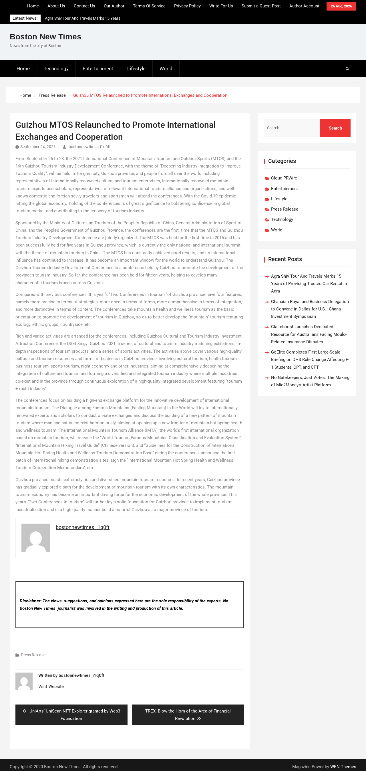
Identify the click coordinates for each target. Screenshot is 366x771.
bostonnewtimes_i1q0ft (90, 146)
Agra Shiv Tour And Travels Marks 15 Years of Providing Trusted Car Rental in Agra (309, 284)
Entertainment (98, 68)
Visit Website (51, 686)
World (166, 68)
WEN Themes (343, 766)
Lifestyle (136, 68)
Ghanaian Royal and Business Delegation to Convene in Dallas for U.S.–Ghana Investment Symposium (310, 309)
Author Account (304, 6)
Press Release (33, 655)
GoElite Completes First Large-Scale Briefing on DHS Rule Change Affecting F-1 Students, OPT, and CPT (310, 360)
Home (33, 6)
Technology (56, 68)
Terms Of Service (149, 6)
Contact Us (84, 6)
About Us (56, 6)
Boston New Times (45, 36)
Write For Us (221, 6)
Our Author (114, 6)
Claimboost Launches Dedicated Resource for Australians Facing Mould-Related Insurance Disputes (309, 334)
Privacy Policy (187, 6)
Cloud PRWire (284, 178)
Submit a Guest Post (261, 6)
